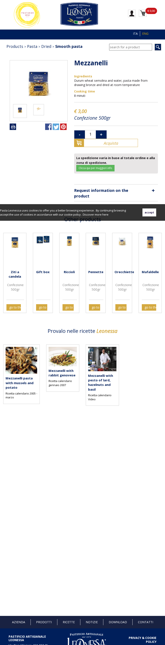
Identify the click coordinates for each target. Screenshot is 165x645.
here (105, 214)
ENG (145, 33)
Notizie (92, 622)
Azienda (18, 622)
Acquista (111, 143)
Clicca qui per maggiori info (95, 168)
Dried (46, 46)
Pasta (32, 46)
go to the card (15, 307)
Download (118, 622)
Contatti (145, 622)
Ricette (69, 622)
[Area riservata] (131, 13)
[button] (7, 269)
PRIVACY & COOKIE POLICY (142, 640)
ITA (135, 33)
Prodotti (44, 622)
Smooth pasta (68, 46)
